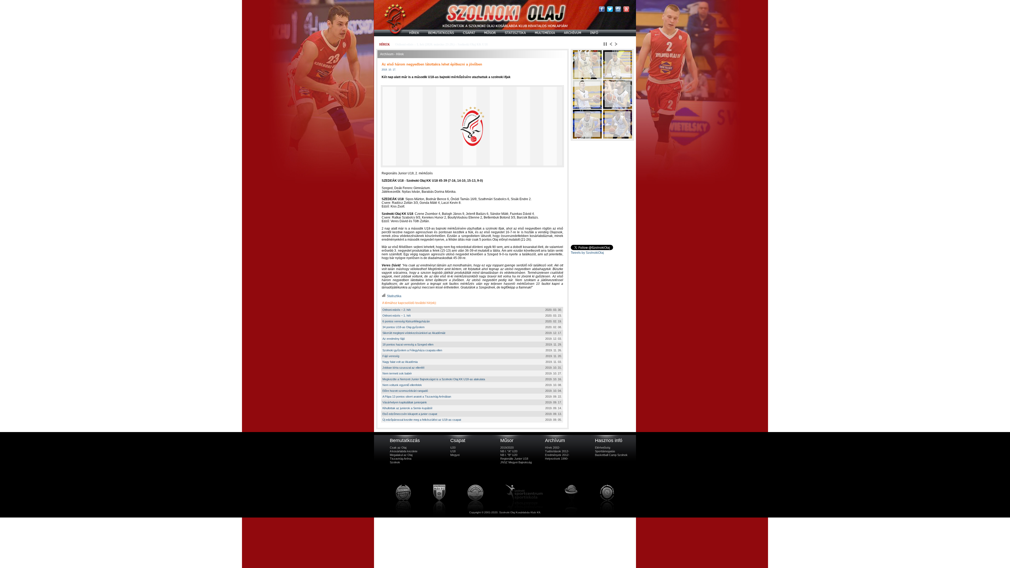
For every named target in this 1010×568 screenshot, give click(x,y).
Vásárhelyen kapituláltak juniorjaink (404, 402)
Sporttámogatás (605, 451)
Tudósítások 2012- (557, 451)
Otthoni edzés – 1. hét (396, 315)
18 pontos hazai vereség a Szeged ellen (407, 344)
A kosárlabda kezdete (403, 451)
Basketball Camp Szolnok (611, 455)
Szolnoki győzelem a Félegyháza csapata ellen (412, 350)
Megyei (454, 455)
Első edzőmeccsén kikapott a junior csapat (409, 413)
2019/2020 (507, 447)
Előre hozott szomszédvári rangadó (405, 390)
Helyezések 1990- (556, 458)
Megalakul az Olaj (401, 455)
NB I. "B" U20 (508, 455)
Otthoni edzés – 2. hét (396, 309)
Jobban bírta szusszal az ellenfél (403, 367)
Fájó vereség (390, 356)
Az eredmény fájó (393, 338)
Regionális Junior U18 (514, 458)
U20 (453, 447)
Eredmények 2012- (557, 455)
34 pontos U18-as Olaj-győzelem (403, 327)
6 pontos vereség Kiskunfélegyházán (406, 321)
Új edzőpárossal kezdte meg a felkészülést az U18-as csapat (421, 419)
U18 (453, 451)
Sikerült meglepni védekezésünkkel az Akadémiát (413, 332)
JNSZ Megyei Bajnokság (516, 462)
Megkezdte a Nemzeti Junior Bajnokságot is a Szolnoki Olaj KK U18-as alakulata (433, 379)
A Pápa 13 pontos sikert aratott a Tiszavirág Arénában (416, 396)
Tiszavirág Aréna (400, 458)
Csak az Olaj (398, 447)
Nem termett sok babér (397, 373)
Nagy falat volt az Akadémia (400, 361)
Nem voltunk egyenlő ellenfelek (402, 385)
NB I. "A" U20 (508, 451)
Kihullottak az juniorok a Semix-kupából (407, 408)
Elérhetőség (602, 447)
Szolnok (395, 462)
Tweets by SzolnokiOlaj (587, 253)
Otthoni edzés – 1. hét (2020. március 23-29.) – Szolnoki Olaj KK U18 (441, 44)
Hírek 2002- (552, 447)
